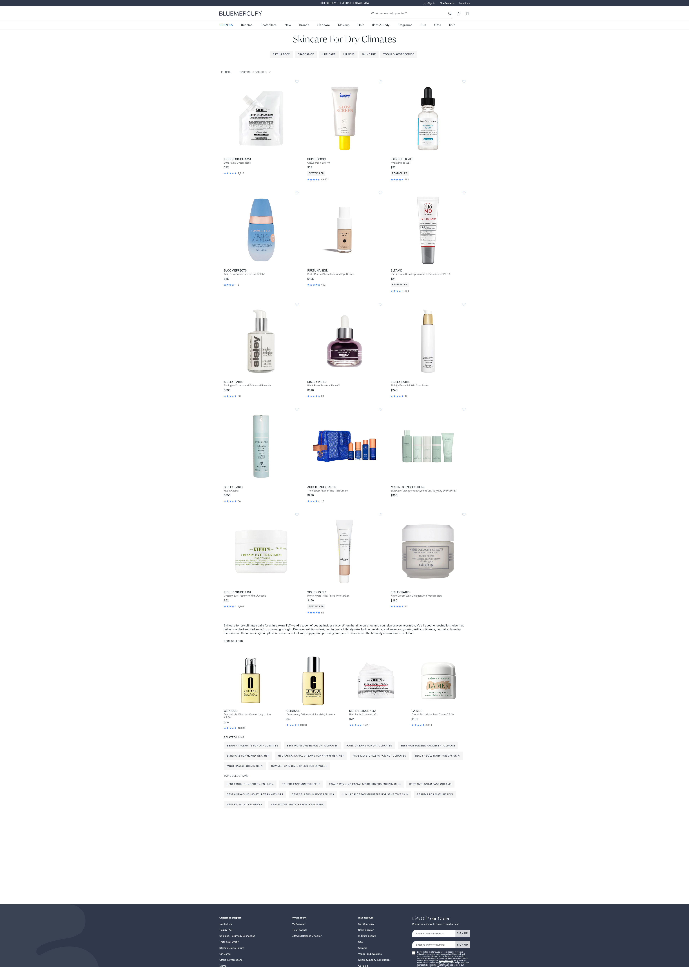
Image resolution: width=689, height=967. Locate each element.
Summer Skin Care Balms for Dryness (299, 766)
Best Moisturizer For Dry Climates (312, 745)
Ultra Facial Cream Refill (237, 162)
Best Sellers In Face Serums (313, 794)
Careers (362, 948)
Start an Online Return (231, 948)
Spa (360, 941)
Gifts (437, 25)
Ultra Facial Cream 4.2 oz (363, 714)
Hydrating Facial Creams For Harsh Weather (311, 755)
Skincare (323, 25)
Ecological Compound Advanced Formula (247, 385)
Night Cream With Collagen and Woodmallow (416, 595)
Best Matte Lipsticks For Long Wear (297, 804)
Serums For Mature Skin (435, 794)
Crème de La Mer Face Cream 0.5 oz (433, 714)
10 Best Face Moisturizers (301, 784)
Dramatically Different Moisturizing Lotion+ (310, 714)
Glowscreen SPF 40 (318, 162)
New (288, 25)
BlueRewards (447, 3)
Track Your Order (228, 941)
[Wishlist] (458, 13)
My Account (298, 924)
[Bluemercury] (240, 13)
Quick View (261, 118)
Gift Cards (225, 953)
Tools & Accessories (398, 54)
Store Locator (366, 930)
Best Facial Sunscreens (244, 804)
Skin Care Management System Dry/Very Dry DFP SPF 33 (424, 490)
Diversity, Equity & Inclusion (374, 959)
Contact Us (225, 924)
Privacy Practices (446, 960)
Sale (452, 25)
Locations (464, 3)
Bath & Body (381, 25)
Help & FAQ (225, 930)
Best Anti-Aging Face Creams (430, 784)
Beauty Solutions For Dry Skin (437, 755)
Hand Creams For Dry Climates (369, 745)
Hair (361, 25)
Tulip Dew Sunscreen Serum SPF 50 (244, 274)
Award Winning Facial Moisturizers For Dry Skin (365, 784)
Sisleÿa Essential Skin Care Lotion (410, 385)
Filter (226, 72)
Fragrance (405, 25)
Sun (423, 25)
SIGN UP (462, 933)
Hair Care (329, 54)
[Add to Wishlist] (297, 81)
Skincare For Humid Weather (248, 755)
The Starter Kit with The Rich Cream (327, 490)
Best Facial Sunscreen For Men (250, 784)
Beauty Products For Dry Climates (252, 745)
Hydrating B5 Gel (400, 162)
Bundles (247, 25)
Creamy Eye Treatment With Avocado (245, 595)
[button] (467, 13)
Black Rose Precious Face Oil (323, 385)
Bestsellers (269, 25)
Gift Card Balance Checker (307, 935)
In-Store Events (367, 935)
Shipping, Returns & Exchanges (237, 935)
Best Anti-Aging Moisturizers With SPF (255, 794)
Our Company (366, 924)
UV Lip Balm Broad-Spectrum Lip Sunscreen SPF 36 (420, 274)
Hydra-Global (231, 490)
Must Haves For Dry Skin (245, 766)
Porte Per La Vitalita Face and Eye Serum (330, 274)
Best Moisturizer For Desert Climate (428, 745)
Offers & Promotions (231, 959)
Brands (304, 25)
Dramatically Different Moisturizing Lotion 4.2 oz (247, 716)
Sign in (431, 3)
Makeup (344, 25)
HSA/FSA (226, 25)
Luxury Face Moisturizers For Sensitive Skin (375, 794)
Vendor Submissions (370, 953)
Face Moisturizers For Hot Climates (379, 755)
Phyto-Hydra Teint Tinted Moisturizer (328, 595)
